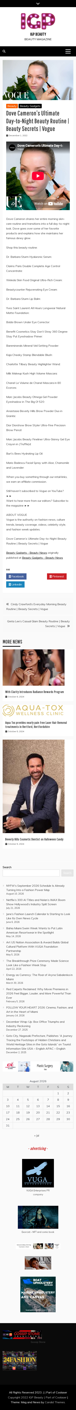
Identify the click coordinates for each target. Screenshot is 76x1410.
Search (7, 867)
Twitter (38, 576)
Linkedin (16, 584)
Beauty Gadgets (30, 106)
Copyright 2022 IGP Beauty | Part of (31, 1397)
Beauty (12, 106)
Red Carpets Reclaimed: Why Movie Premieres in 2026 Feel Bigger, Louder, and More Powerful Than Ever (38, 993)
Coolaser (60, 1397)
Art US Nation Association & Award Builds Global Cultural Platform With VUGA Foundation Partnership (37, 946)
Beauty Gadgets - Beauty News (26, 552)
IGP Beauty (38, 34)
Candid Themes (55, 1402)
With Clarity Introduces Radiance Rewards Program (34, 692)
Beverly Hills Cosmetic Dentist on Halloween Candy (34, 839)
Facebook (17, 576)
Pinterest (58, 576)
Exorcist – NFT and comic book (38, 1232)
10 (8, 1106)
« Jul (36, 1135)
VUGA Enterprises (36, 1190)
